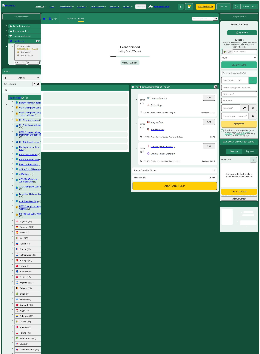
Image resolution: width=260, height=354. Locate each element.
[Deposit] (181, 7)
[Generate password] (244, 107)
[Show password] (253, 107)
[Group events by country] (38, 84)
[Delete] (126, 87)
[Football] (50, 19)
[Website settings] (236, 6)
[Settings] (253, 159)
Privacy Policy (240, 134)
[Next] (51, 87)
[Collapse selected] (34, 84)
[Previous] (37, 41)
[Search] (216, 19)
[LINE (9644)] (44, 19)
